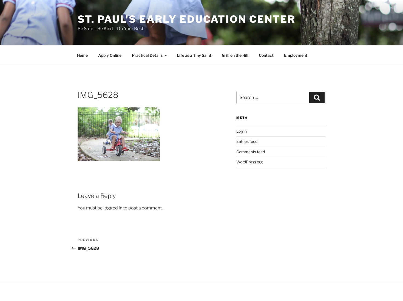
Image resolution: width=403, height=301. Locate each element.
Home (82, 55)
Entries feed (246, 141)
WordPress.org (249, 162)
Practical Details (147, 55)
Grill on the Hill (235, 55)
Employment (295, 55)
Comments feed (250, 151)
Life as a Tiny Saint (194, 55)
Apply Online (109, 55)
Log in (241, 131)
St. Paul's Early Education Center (187, 19)
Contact (266, 55)
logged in (112, 208)
